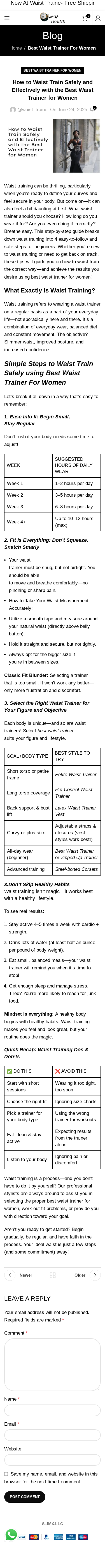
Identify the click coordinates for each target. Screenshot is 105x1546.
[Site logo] (52, 17)
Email (11, 1424)
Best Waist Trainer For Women (62, 48)
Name (12, 1399)
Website (12, 1449)
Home (16, 48)
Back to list (53, 1275)
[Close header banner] (98, 5)
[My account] (98, 18)
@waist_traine (32, 109)
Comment (15, 1333)
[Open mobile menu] (7, 18)
